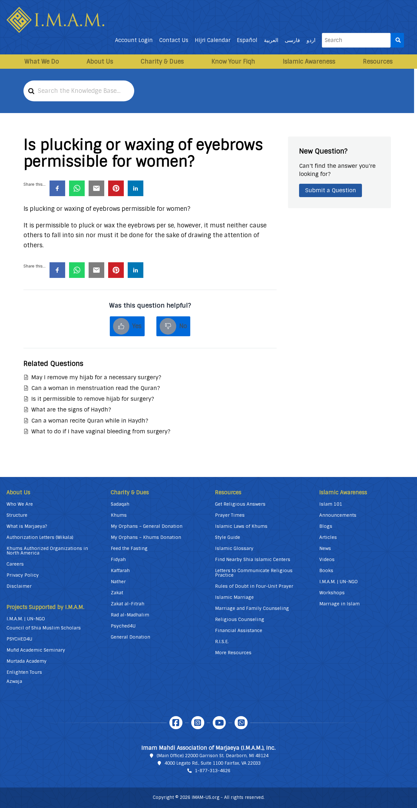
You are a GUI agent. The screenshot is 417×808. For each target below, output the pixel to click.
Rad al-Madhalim (130, 615)
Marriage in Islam (339, 603)
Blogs (325, 526)
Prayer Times (230, 515)
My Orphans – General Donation (146, 526)
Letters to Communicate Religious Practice (254, 572)
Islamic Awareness (309, 61)
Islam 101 (330, 504)
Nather (118, 581)
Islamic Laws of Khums (241, 526)
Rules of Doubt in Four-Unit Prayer (254, 586)
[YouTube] (219, 723)
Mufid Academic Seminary (36, 650)
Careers (15, 564)
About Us (100, 61)
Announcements (337, 515)
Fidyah (118, 559)
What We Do (41, 61)
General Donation (130, 637)
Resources (378, 61)
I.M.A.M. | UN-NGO (26, 618)
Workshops (332, 592)
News (325, 548)
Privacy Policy (23, 575)
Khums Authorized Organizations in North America (47, 550)
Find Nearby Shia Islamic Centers (252, 559)
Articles (328, 537)
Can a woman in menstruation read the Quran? (95, 388)
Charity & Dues (162, 61)
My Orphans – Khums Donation (146, 537)
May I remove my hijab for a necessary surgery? (96, 377)
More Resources (233, 652)
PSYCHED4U (19, 639)
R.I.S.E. (222, 641)
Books (326, 570)
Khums (119, 515)
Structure (17, 515)
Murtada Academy (27, 661)
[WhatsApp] (241, 723)
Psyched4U (123, 626)
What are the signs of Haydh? (71, 409)
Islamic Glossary (234, 548)
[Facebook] (176, 723)
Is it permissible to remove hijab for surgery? (92, 398)
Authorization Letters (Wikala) (40, 537)
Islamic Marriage (234, 597)
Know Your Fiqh (233, 61)
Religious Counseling (239, 619)
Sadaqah (120, 504)
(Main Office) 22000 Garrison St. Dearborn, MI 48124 (212, 755)
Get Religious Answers (240, 504)
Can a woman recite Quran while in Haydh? (89, 420)
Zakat (117, 592)
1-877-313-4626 (212, 770)
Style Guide (227, 537)
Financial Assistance (238, 630)
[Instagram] (198, 723)
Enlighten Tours (24, 672)
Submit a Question (330, 190)
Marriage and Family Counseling (252, 608)
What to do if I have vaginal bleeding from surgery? (100, 431)
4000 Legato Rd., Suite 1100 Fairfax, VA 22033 (213, 763)
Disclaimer (19, 586)
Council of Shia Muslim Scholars (44, 628)
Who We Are (20, 504)
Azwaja (14, 681)
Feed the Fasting (129, 548)
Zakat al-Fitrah (127, 603)
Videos (327, 559)
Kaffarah (120, 570)
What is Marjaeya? (27, 526)
